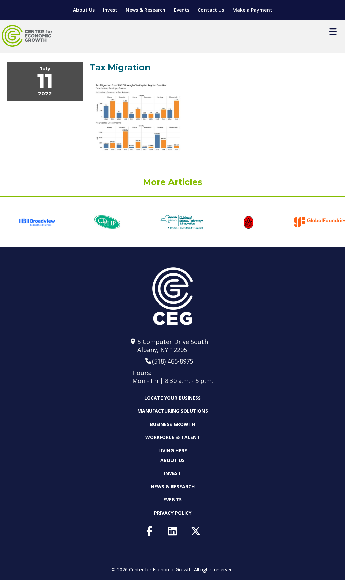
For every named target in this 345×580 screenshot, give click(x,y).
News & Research (145, 10)
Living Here (172, 450)
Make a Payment (252, 10)
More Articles (172, 182)
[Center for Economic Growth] (27, 36)
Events (181, 10)
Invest (110, 10)
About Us (84, 10)
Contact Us (211, 10)
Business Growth (172, 424)
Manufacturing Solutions (172, 411)
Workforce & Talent (172, 437)
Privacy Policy (172, 513)
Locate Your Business (172, 398)
